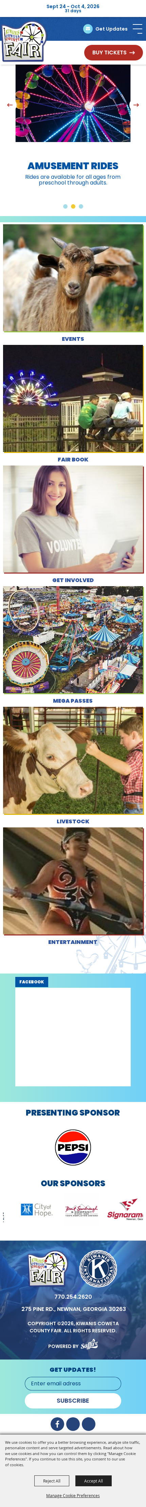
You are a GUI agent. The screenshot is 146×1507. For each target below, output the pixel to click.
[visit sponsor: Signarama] (86, 1210)
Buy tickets (109, 52)
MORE (72, 306)
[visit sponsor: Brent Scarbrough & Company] (40, 1211)
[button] (137, 28)
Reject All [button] (51, 1481)
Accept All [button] (93, 1481)
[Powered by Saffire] (89, 1342)
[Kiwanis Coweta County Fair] (24, 41)
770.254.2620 (73, 1297)
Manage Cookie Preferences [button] (73, 1495)
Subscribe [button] (73, 1400)
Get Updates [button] (111, 28)
